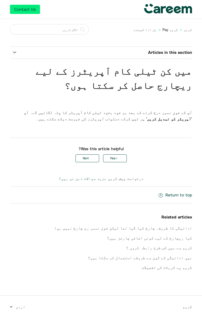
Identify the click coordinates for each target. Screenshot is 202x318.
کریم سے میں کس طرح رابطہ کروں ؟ (159, 247)
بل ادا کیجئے (145, 30)
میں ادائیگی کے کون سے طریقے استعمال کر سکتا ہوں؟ (140, 257)
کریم (188, 30)
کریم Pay (170, 30)
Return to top (178, 194)
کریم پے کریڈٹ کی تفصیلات (167, 267)
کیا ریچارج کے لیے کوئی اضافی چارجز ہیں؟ (149, 238)
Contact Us (25, 9)
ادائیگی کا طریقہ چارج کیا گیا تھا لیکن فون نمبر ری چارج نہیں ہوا (123, 228)
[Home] (168, 11)
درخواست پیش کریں (126, 178)
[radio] (115, 158)
